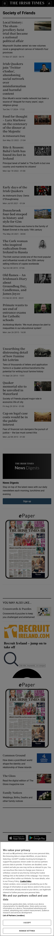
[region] (27, 889)
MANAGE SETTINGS (27, 931)
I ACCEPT (27, 923)
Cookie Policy (25, 881)
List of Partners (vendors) (14, 915)
